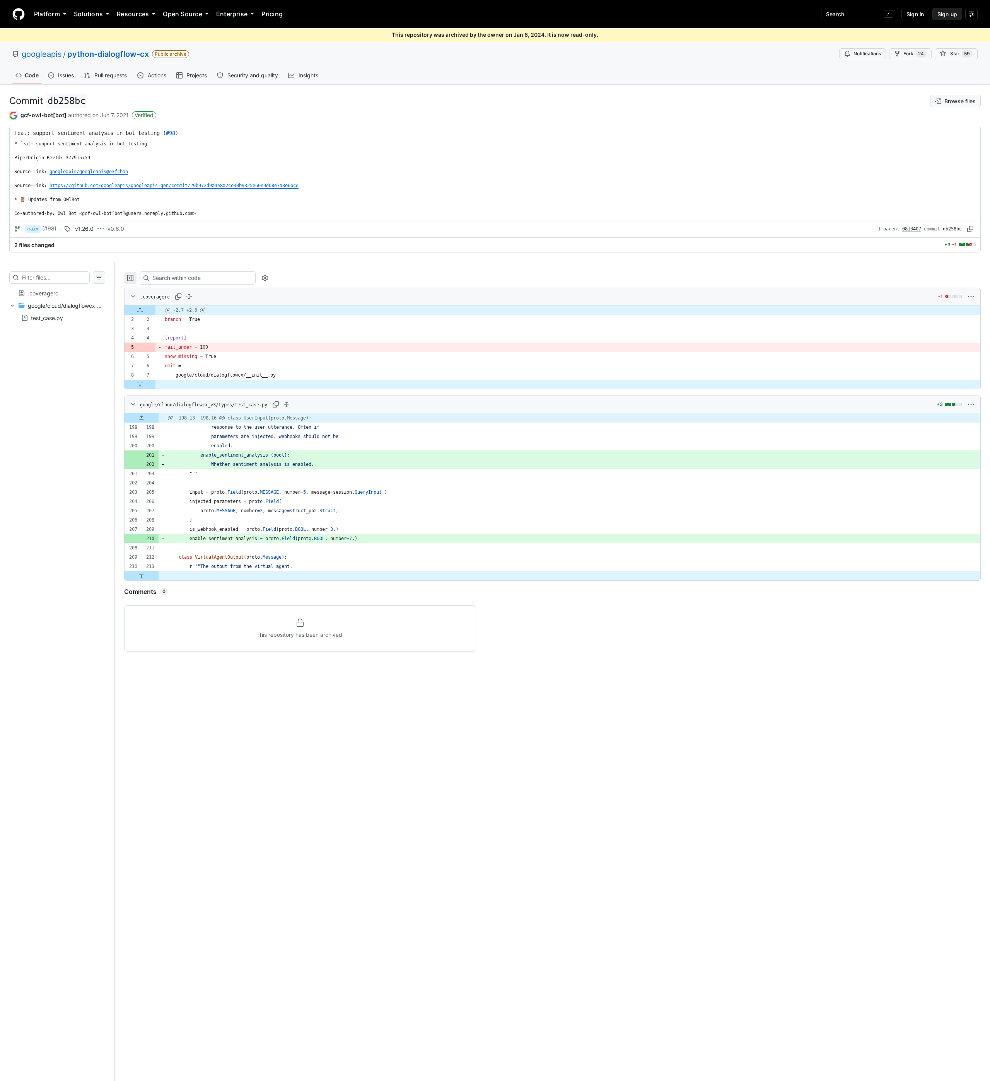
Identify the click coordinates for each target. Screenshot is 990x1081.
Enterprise (232, 14)
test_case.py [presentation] (47, 317)
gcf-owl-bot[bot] (43, 115)
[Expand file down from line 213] (142, 575)
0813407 (911, 229)
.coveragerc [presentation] (43, 293)
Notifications (867, 53)
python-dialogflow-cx (108, 54)
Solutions (88, 14)
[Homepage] (18, 14)
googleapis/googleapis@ (89, 171)
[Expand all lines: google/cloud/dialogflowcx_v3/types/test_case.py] (286, 404)
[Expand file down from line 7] (140, 384)
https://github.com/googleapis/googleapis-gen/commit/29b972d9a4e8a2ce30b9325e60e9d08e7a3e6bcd (174, 185)
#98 (170, 133)
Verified (144, 115)
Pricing (272, 14)
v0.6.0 (116, 228)
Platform (47, 14)
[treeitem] (57, 293)
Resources (133, 14)
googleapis (41, 54)
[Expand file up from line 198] (142, 418)
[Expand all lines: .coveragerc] (189, 296)
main (32, 229)
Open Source (182, 14)
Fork (913, 53)
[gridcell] (552, 310)
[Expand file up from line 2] (140, 310)
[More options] (971, 296)
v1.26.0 (84, 228)
